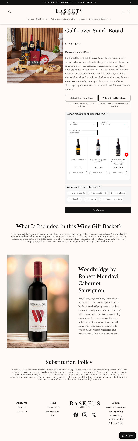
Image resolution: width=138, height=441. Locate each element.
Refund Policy (116, 419)
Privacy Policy (116, 411)
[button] (10, 12)
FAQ (53, 415)
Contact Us (21, 411)
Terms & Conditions (116, 407)
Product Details (83, 52)
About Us (22, 407)
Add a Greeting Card (114, 98)
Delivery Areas (53, 411)
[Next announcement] (130, 2)
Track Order (53, 407)
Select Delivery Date (81, 98)
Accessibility (116, 415)
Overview (70, 52)
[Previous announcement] (8, 2)
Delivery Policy (116, 423)
